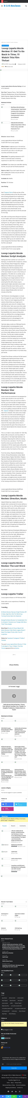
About (12, 1082)
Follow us (4, 1018)
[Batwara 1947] (5, 976)
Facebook (10, 638)
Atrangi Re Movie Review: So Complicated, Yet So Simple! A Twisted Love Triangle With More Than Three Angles (14, 622)
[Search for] (26, 6)
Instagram (16, 638)
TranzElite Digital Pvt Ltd (14, 1080)
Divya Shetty (12, 64)
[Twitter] (12, 1091)
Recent (13, 826)
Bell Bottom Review (16, 845)
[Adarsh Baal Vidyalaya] (23, 987)
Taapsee (6, 410)
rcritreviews (14, 1011)
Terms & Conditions (20, 1085)
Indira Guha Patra (16, 858)
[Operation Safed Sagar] (21, 908)
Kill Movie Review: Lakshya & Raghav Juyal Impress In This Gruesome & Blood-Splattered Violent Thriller (7, 750)
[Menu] (2, 6)
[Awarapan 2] (7, 908)
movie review (5, 1003)
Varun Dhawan (22, 1011)
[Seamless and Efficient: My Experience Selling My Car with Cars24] (6, 868)
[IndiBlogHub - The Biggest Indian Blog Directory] (7, 1029)
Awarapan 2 (4, 914)
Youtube (3, 640)
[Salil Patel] (6, 854)
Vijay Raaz (4, 1013)
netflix (11, 1003)
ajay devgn (4, 997)
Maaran (3, 928)
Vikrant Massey (12, 1013)
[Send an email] (15, 64)
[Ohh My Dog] (21, 923)
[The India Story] (14, 987)
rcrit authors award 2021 (7, 1008)
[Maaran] (7, 923)
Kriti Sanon (20, 1000)
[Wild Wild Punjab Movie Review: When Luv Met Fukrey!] (7, 723)
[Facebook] (8, 1091)
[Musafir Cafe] (5, 987)
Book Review (13, 1000)
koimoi (8, 42)
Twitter (22, 638)
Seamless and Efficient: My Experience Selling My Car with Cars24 (18, 867)
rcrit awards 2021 (6, 1011)
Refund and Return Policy (9, 1085)
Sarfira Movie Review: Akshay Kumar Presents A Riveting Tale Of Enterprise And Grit (21, 731)
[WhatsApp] (14, 1096)
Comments (23, 826)
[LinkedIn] (16, 1091)
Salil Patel (14, 851)
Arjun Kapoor (5, 1000)
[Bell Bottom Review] (6, 847)
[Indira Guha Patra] (6, 861)
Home (4, 42)
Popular (4, 826)
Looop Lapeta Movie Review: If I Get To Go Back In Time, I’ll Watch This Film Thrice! (13, 646)
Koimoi (17, 648)
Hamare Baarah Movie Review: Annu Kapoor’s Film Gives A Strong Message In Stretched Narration (20, 772)
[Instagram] (19, 1091)
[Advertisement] (14, 24)
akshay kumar (12, 997)
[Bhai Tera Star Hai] (23, 981)
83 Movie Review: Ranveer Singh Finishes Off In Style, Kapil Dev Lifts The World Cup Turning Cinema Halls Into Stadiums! (13, 614)
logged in (10, 792)
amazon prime (20, 997)
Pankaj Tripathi (18, 1003)
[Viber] (25, 1096)
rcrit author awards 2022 (16, 1005)
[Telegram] (19, 1096)
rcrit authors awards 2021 (20, 1008)
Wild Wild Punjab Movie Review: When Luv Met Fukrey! (7, 729)
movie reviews (14, 42)
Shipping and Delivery (11, 1087)
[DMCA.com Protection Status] (6, 1038)
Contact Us (20, 1087)
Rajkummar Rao (5, 1005)
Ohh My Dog (7, 1)
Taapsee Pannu (8, 192)
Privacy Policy (18, 1082)
